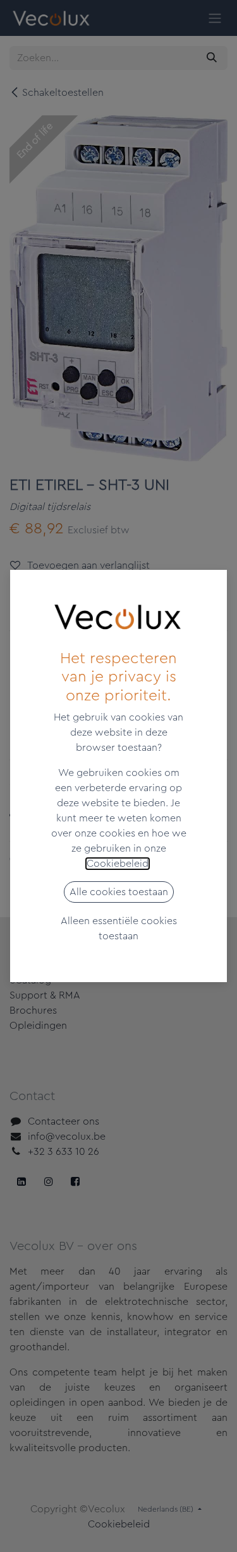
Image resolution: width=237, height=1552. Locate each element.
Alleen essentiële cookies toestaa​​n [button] (119, 928)
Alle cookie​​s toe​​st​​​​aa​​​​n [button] (119, 892)
